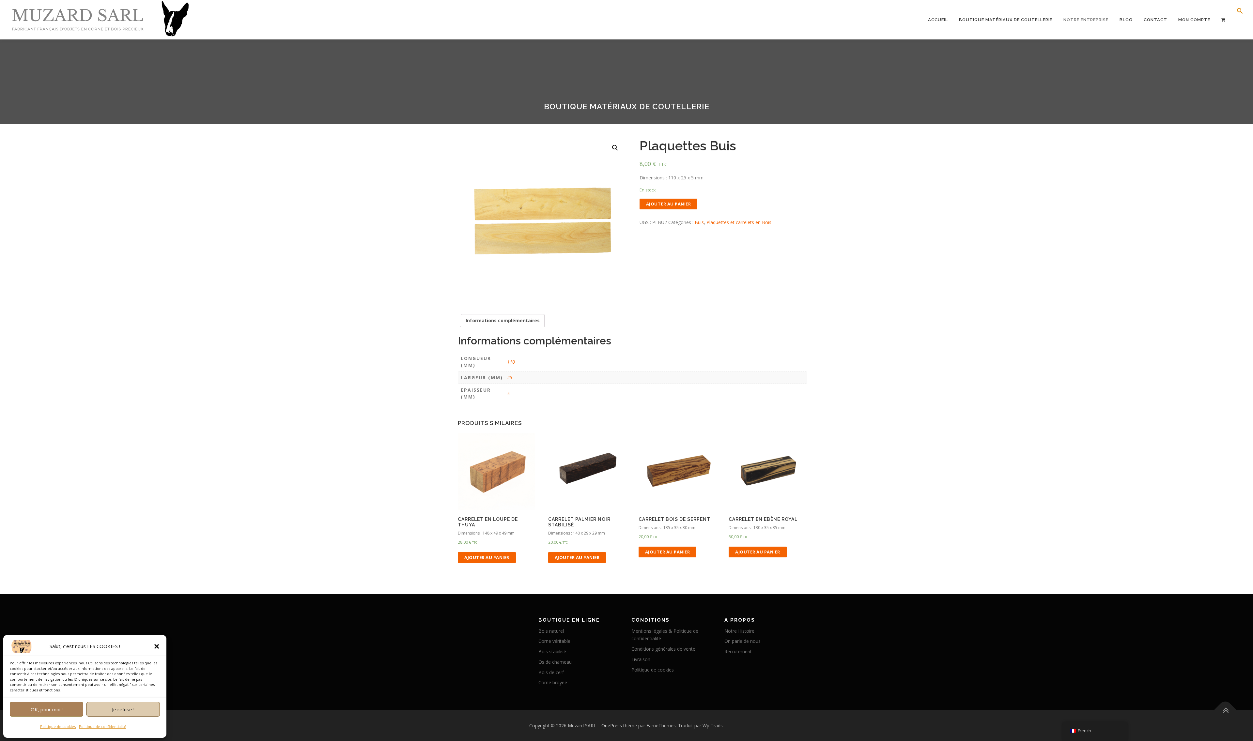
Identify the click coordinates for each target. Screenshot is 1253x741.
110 (511, 362)
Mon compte (1194, 19)
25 (509, 377)
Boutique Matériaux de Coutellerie (1005, 19)
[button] (156, 646)
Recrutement (738, 651)
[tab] (503, 320)
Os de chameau (555, 662)
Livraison (640, 659)
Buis (699, 222)
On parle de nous (742, 641)
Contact (1155, 19)
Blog (1126, 19)
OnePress (611, 725)
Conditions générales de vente (663, 649)
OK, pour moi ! (47, 709)
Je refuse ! (123, 709)
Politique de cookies (58, 726)
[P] (1223, 20)
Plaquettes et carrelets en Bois (738, 222)
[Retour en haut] (1225, 710)
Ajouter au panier (668, 204)
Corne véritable (554, 641)
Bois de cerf (551, 672)
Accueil (938, 19)
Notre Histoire (739, 631)
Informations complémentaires (503, 320)
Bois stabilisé (552, 651)
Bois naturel (551, 631)
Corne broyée (552, 682)
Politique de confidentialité (102, 726)
